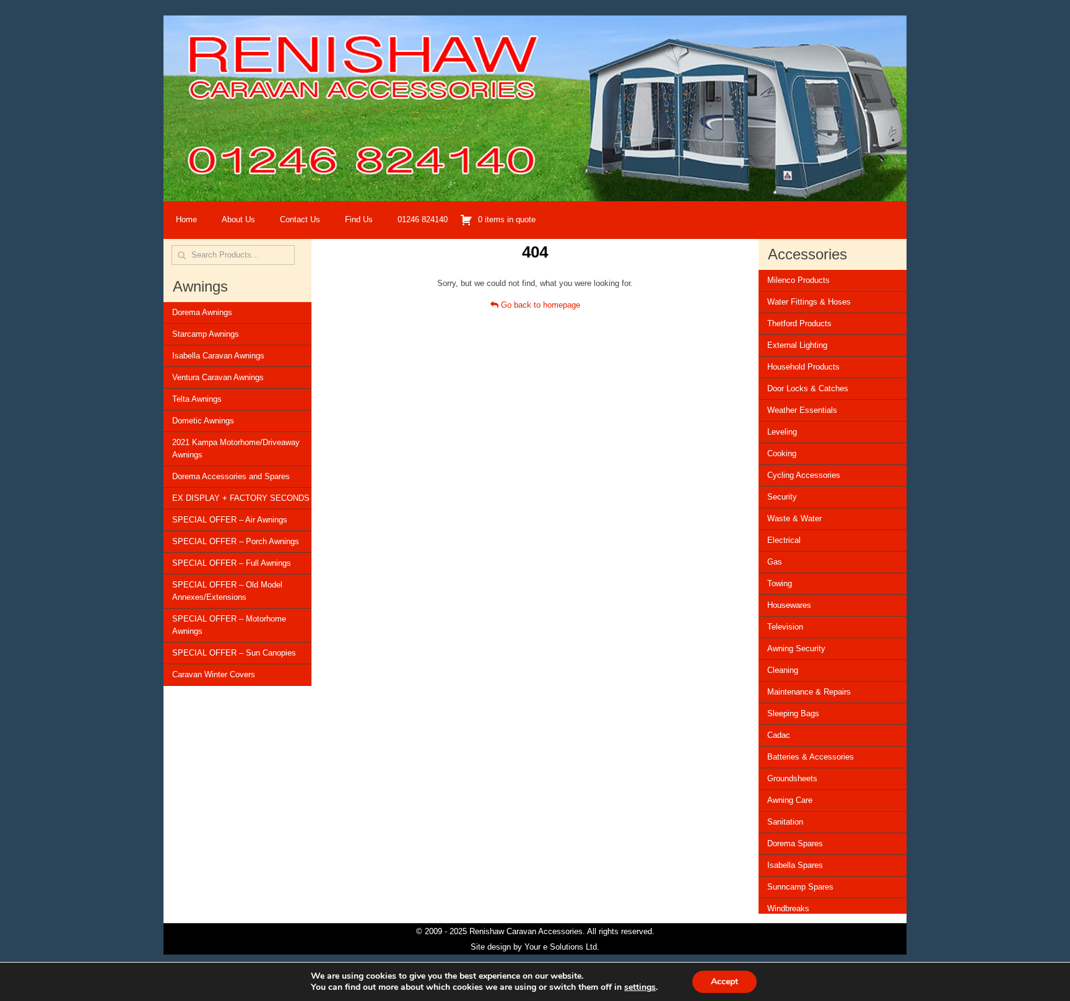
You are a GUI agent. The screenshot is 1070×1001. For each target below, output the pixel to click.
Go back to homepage (539, 305)
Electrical (784, 540)
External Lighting (797, 345)
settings (640, 987)
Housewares (789, 605)
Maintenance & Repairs (809, 691)
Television (785, 626)
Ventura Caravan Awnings (218, 377)
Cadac (778, 735)
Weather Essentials (802, 410)
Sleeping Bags (793, 713)
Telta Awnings (197, 399)
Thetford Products (799, 323)
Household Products (803, 366)
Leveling (782, 431)
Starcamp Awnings (205, 334)
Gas (774, 561)
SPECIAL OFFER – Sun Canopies (234, 652)
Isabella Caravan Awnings (218, 355)
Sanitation (785, 821)
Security (782, 496)
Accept (724, 981)
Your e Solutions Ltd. (561, 946)
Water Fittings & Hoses (809, 301)
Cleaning (782, 670)
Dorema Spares (795, 843)
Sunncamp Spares (800, 886)
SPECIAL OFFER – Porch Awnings (235, 541)
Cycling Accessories (803, 475)
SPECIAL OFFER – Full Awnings (231, 563)
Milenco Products (798, 280)
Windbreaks (788, 908)
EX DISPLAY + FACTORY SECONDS (241, 498)
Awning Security (796, 648)
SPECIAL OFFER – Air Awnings (229, 519)
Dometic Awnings (203, 420)
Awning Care (789, 800)
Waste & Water (794, 518)
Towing (779, 583)
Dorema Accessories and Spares (231, 476)
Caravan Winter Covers (213, 674)
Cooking (781, 453)
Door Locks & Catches (807, 388)
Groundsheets (792, 778)
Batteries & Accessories (810, 756)
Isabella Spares (795, 865)
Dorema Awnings (202, 312)
